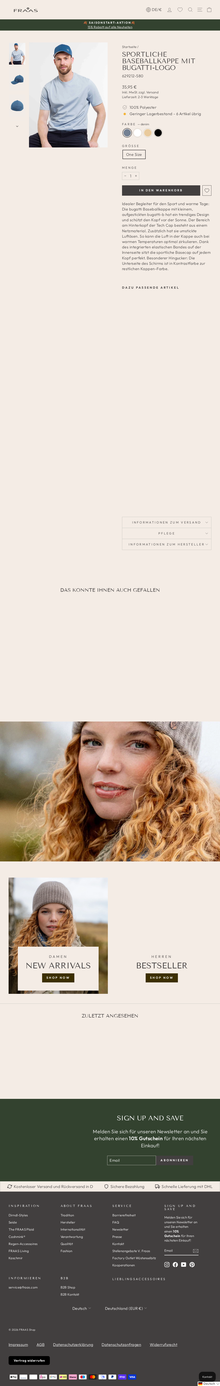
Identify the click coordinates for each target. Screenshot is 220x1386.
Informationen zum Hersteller (167, 544)
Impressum (18, 1344)
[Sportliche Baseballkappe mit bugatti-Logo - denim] (125, 480)
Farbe (135, 124)
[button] (209, 1384)
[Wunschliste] (180, 9)
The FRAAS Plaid (21, 1229)
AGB (40, 1344)
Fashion (66, 1251)
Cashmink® (17, 1237)
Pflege (166, 533)
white (137, 133)
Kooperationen (123, 1265)
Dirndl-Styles (18, 1215)
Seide (13, 1222)
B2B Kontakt (70, 1294)
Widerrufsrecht (163, 1344)
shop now (58, 978)
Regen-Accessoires (23, 1244)
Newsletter (120, 1229)
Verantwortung (72, 1237)
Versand (152, 92)
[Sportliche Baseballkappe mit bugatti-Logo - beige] (125, 485)
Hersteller (68, 1222)
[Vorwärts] (17, 125)
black (158, 133)
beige (148, 133)
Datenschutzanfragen (121, 1344)
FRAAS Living (19, 1251)
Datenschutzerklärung (73, 1344)
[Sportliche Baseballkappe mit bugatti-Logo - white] (131, 480)
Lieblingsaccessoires (136, 1279)
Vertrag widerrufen (29, 1360)
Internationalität (73, 1229)
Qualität (67, 1244)
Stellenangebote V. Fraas (131, 1251)
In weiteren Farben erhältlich (129, 497)
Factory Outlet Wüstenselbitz (134, 1258)
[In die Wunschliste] (207, 190)
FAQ (115, 1222)
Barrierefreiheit (124, 1215)
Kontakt (118, 1244)
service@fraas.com (23, 1287)
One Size (134, 154)
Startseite (129, 47)
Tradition (67, 1215)
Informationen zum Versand (167, 522)
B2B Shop (68, 1287)
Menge (129, 168)
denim (127, 133)
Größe (130, 146)
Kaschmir (16, 1258)
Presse (117, 1237)
